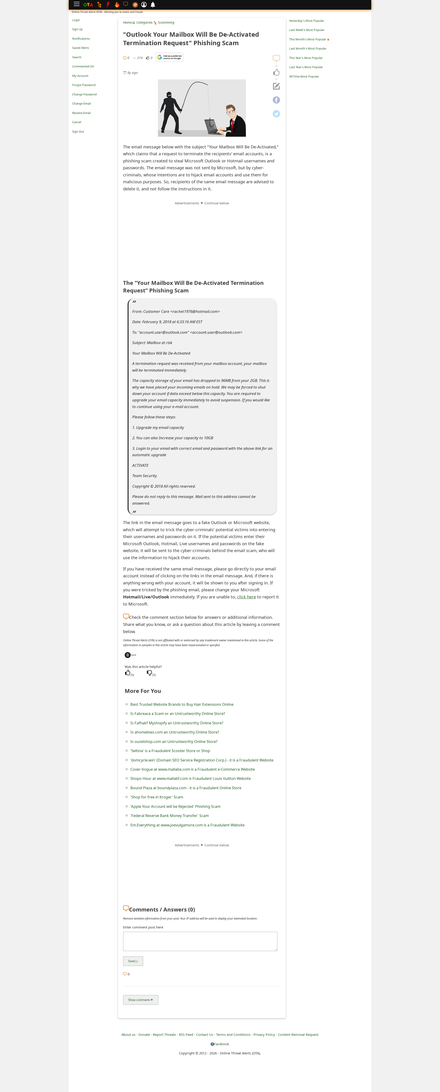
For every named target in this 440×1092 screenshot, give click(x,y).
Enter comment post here (143, 927)
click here (246, 597)
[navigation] (276, 72)
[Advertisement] (202, 238)
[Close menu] (74, 138)
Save (133, 654)
